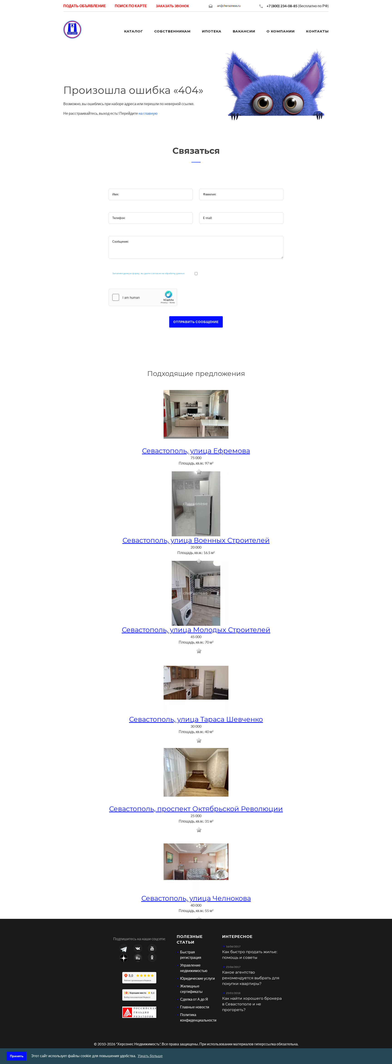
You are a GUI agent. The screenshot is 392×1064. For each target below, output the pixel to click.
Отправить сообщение (196, 322)
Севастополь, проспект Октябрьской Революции (196, 809)
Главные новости (194, 1007)
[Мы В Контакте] (137, 948)
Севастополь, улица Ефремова (196, 451)
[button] (172, 6)
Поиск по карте (131, 6)
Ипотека (211, 31)
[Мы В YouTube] (152, 948)
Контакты (317, 31)
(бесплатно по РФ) (298, 6)
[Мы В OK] (152, 957)
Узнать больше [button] (150, 1056)
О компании (281, 31)
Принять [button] (17, 1056)
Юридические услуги (197, 978)
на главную (148, 113)
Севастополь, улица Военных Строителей (196, 540)
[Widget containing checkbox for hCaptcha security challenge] (143, 297)
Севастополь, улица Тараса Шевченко (196, 719)
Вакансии (244, 31)
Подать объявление (84, 6)
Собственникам (172, 31)
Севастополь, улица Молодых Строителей (196, 630)
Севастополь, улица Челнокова (196, 898)
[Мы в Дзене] (123, 957)
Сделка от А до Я (194, 999)
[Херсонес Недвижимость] (72, 29)
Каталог (133, 31)
